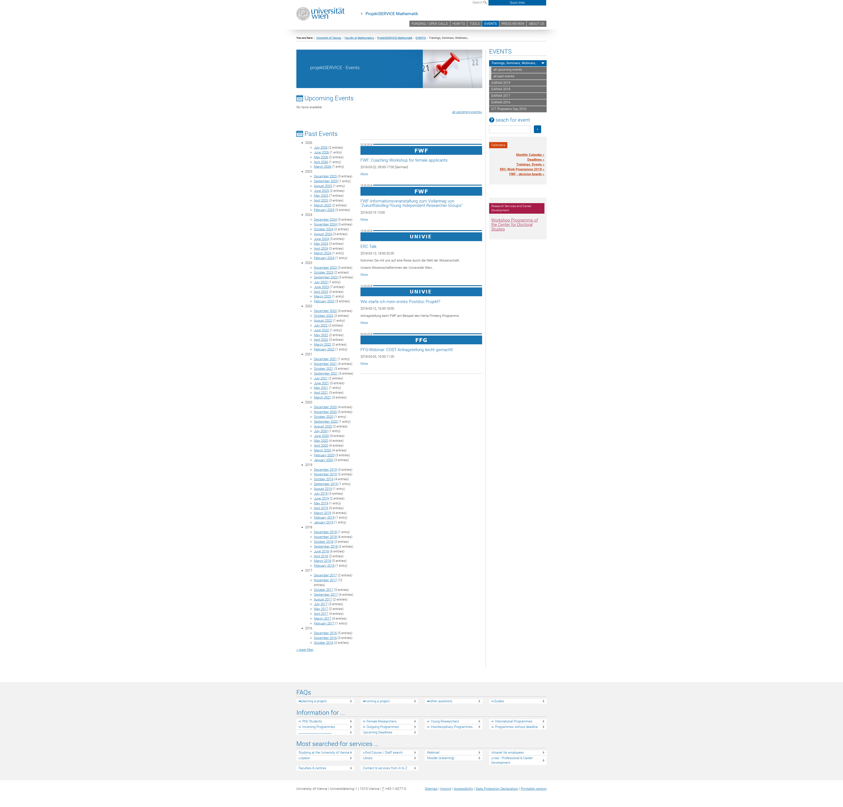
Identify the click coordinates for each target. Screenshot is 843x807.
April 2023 (321, 292)
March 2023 (322, 296)
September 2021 (326, 374)
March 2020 (322, 450)
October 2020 (323, 417)
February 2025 (324, 210)
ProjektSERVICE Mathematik (392, 13)
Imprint (445, 789)
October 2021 (323, 369)
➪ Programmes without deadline (514, 727)
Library (368, 758)
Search (477, 2)
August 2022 (323, 321)
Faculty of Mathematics (359, 38)
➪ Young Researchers (443, 721)
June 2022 (321, 330)
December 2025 (325, 176)
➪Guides (497, 701)
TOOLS (475, 24)
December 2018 (325, 532)
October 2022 (323, 316)
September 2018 (326, 547)
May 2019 (321, 503)
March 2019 (322, 513)
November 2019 (325, 474)
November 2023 (325, 268)
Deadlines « (535, 160)
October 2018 (323, 542)
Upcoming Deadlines (377, 732)
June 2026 (321, 152)
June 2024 (321, 239)
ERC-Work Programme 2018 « (522, 169)
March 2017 (322, 619)
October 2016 (323, 643)
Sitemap (431, 789)
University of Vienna (329, 38)
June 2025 (321, 191)
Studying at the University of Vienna (324, 753)
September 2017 (326, 595)
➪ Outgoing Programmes (381, 727)
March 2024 (322, 253)
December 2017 (325, 575)
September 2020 (326, 422)
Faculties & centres (312, 768)
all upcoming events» (467, 112)
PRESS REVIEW (512, 24)
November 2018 (325, 537)
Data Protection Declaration (497, 789)
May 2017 (321, 609)
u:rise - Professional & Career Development (512, 760)
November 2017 (325, 580)
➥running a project (376, 701)
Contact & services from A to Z (385, 768)
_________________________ (315, 732)
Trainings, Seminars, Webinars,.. (514, 63)
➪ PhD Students (310, 721)
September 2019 (326, 484)
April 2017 (321, 614)
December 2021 (325, 359)
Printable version (534, 789)
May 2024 (321, 244)
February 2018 (324, 566)
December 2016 (325, 633)
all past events (504, 76)
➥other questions (439, 701)
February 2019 (324, 518)
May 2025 (321, 196)
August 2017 (323, 599)
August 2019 (323, 489)
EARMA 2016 (500, 102)
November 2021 (325, 364)
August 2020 (323, 426)
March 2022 (322, 345)
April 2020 (321, 446)
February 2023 (324, 301)
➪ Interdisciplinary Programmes (450, 727)
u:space (304, 758)
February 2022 (324, 349)
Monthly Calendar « (530, 155)
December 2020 (325, 407)
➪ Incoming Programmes (317, 727)
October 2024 (323, 229)
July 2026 (321, 148)
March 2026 (322, 167)
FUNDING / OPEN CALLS (430, 24)
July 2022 (321, 325)
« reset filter (304, 650)
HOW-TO (458, 24)
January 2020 (323, 460)
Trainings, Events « (530, 164)
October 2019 (323, 479)
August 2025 (323, 186)
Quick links (517, 3)
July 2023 (321, 282)
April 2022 (321, 340)
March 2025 (322, 205)
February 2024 (324, 258)
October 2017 (323, 590)
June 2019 (321, 498)
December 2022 (325, 311)
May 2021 (321, 388)
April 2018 (321, 556)
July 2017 (321, 604)
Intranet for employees (507, 753)
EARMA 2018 (500, 89)
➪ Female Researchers (379, 721)
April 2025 (321, 200)
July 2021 (321, 378)
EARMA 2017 (500, 96)
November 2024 (325, 224)
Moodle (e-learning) (440, 758)
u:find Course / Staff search (383, 753)
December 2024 (325, 220)
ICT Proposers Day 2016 (508, 109)
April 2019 (321, 508)
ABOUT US (536, 24)
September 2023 (326, 277)
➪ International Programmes (511, 721)
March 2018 (322, 561)
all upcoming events (508, 70)
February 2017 (324, 623)
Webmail (433, 753)
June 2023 (321, 287)
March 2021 (322, 397)
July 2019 (321, 494)
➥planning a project (313, 701)
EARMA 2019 (500, 83)
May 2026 (321, 157)
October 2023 (323, 272)
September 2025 (326, 181)
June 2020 (321, 436)
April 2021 (321, 393)
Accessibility (463, 789)
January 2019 (323, 522)
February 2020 (324, 455)
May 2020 (321, 441)
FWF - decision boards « (526, 174)
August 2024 (323, 234)
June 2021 (321, 383)
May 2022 (321, 335)
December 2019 (325, 470)
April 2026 (321, 162)
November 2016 (325, 638)
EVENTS (490, 24)
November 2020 (325, 412)
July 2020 (321, 431)
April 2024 (321, 249)
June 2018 (321, 551)
